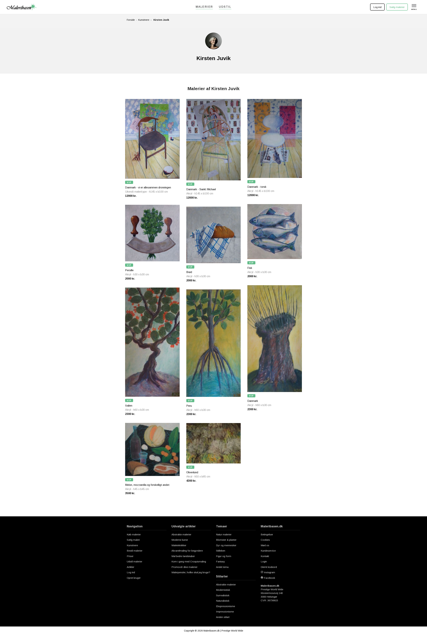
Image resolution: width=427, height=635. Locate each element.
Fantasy (220, 561)
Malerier (204, 6)
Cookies (265, 539)
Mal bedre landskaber (183, 556)
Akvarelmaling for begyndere (187, 550)
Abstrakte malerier (181, 534)
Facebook (269, 577)
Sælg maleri (133, 539)
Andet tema (222, 567)
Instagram (269, 572)
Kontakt (265, 556)
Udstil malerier (134, 561)
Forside (131, 20)
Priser (130, 556)
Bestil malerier (134, 550)
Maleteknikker (178, 545)
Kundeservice (268, 550)
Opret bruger (134, 577)
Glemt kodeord (269, 567)
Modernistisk (223, 589)
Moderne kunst (179, 539)
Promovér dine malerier (184, 567)
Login (264, 561)
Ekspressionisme (225, 606)
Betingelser (267, 534)
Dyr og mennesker (226, 545)
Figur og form (223, 556)
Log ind (377, 7)
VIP (129, 182)
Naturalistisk (222, 600)
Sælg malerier (397, 7)
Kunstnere (143, 20)
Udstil (225, 6)
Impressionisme (225, 611)
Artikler (130, 567)
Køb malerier (134, 534)
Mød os (265, 545)
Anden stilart (223, 617)
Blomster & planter (226, 539)
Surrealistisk (222, 595)
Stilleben (220, 550)
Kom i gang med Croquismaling (188, 561)
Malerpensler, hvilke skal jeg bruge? (190, 572)
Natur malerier (224, 534)
